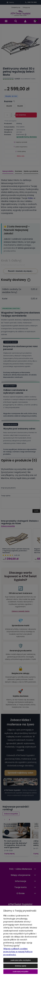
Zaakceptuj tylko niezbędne (20, 960)
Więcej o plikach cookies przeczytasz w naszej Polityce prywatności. (17, 951)
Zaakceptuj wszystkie (20, 971)
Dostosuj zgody (20, 966)
